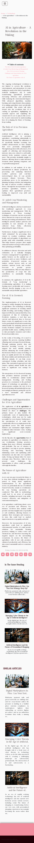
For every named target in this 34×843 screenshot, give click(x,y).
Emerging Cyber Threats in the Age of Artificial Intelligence (17, 617)
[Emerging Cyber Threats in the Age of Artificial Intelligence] (17, 606)
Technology (11, 13)
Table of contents (16, 64)
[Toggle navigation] (5, 3)
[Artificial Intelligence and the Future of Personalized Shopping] (17, 635)
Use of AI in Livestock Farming (15, 71)
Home (3, 13)
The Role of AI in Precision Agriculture (15, 67)
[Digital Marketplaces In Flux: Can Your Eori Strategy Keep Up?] (17, 576)
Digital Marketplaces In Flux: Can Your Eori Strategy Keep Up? (17, 587)
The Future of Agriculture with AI (15, 77)
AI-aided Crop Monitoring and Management (15, 69)
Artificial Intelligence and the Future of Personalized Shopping (17, 646)
